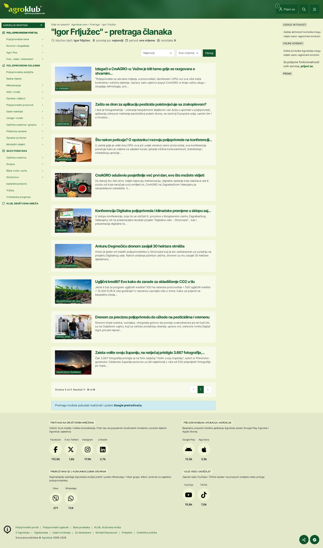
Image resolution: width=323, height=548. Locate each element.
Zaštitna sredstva (16, 157)
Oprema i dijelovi (15, 98)
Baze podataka (16, 151)
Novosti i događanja (17, 45)
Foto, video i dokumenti (19, 59)
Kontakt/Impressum (106, 532)
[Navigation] (314, 9)
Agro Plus (11, 52)
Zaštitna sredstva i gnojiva (21, 124)
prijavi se (307, 66)
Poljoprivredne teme (17, 39)
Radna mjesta (13, 78)
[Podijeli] (304, 539)
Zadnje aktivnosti (294, 24)
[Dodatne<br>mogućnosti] (314, 539)
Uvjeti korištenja (61, 532)
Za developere (83, 532)
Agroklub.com (79, 24)
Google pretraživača (128, 405)
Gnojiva (10, 164)
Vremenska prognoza (18, 197)
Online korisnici (293, 43)
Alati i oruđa (13, 92)
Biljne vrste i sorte (16, 170)
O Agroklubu (23, 532)
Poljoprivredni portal (27, 527)
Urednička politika (147, 532)
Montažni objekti (15, 144)
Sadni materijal (14, 111)
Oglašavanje (41, 532)
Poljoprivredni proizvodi (19, 105)
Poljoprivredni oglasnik (23, 65)
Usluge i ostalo (14, 118)
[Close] (304, 9)
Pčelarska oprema (16, 131)
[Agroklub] (24, 8)
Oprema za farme (16, 137)
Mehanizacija (13, 85)
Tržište (10, 190)
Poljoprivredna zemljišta (19, 72)
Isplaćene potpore (16, 183)
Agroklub (47, 537)
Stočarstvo (12, 177)
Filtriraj (209, 53)
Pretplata (127, 532)
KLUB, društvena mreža (22, 203)
